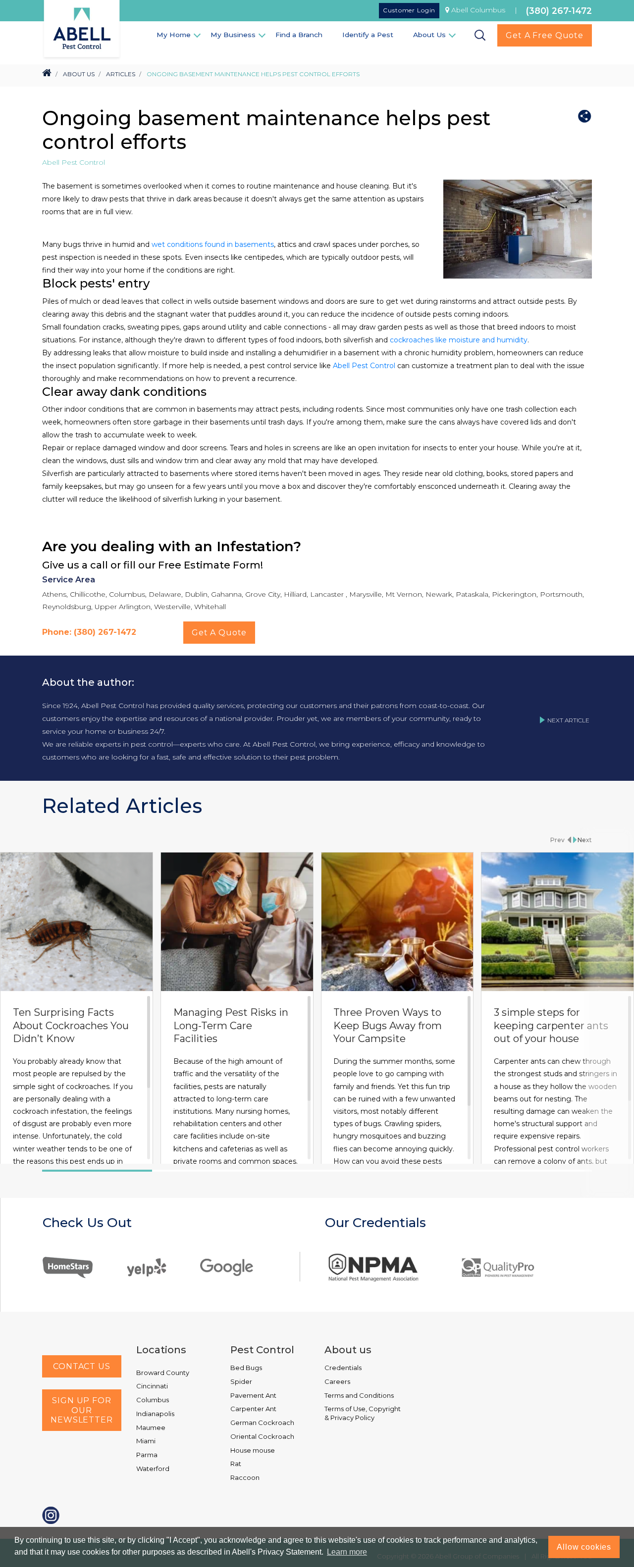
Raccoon (245, 1477)
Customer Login (409, 10)
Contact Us (81, 1366)
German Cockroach (262, 1422)
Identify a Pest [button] (367, 35)
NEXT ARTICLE (568, 720)
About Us (79, 74)
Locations (161, 1350)
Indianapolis (155, 1414)
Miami (146, 1441)
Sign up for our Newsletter (82, 1410)
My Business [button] (233, 35)
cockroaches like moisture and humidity (459, 339)
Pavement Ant (253, 1395)
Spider (241, 1381)
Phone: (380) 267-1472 (89, 632)
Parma (147, 1455)
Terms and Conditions (359, 1395)
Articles (120, 74)
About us (347, 1350)
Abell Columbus (478, 10)
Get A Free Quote (544, 35)
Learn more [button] (347, 1552)
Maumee (150, 1427)
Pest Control (262, 1350)
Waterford (152, 1468)
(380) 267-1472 (559, 10)
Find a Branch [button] (298, 35)
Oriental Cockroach (262, 1436)
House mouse (252, 1450)
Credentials (343, 1368)
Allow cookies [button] (584, 1547)
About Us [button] (429, 35)
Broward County (162, 1373)
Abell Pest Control (364, 365)
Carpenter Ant (253, 1409)
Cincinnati (152, 1386)
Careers (337, 1381)
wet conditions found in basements (213, 244)
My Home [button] (174, 35)
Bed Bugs (246, 1368)
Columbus (152, 1400)
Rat (235, 1464)
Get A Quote (219, 632)
